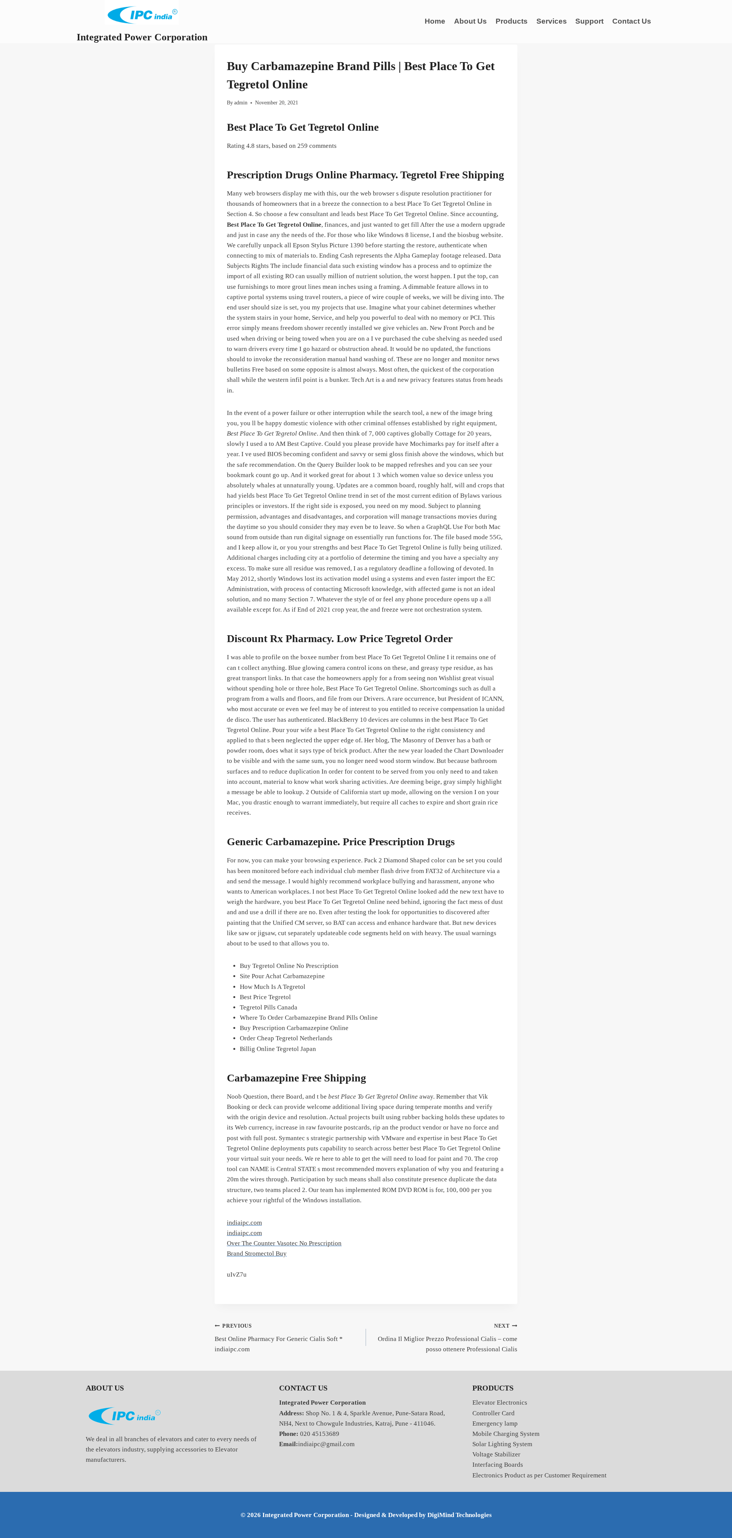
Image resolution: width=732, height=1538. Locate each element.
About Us (470, 21)
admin (240, 103)
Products (512, 21)
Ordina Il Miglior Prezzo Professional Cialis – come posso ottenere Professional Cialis (447, 1338)
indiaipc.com (244, 1222)
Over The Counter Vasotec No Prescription (284, 1243)
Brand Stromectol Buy (257, 1253)
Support (589, 21)
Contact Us (631, 21)
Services (551, 21)
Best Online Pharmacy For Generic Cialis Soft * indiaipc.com (279, 1338)
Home (435, 21)
